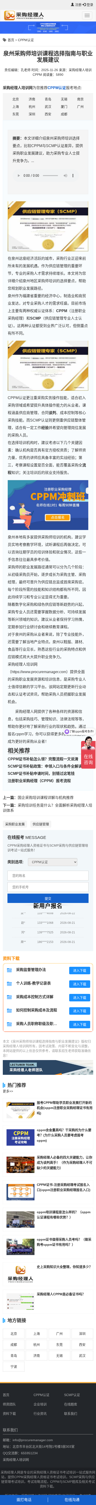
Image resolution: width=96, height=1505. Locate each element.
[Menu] (87, 15)
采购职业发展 (15, 824)
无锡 (59, 1355)
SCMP (35, 318)
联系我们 (70, 1413)
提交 (48, 898)
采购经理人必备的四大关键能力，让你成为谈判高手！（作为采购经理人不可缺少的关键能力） (64, 1162)
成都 (13, 1344)
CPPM (61, 311)
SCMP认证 (72, 1395)
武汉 (82, 1355)
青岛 (13, 1355)
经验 (45, 428)
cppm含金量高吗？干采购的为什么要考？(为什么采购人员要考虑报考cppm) (64, 1135)
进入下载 (79, 970)
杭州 (36, 1344)
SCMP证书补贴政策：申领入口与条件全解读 (45, 766)
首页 (11, 40)
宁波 (13, 1366)
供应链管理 (41, 824)
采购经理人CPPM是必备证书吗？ (61, 1294)
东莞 (59, 1344)
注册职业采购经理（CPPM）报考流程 (39, 781)
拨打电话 (24, 1500)
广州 (59, 1333)
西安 (82, 1344)
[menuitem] (47, 1395)
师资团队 (9, 1404)
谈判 (52, 413)
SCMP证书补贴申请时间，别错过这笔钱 (41, 774)
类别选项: (15, 862)
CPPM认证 (26, 40)
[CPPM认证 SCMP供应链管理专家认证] (52, 862)
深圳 (82, 1333)
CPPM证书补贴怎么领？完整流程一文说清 (43, 759)
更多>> (8, 1091)
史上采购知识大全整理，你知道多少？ (64, 1267)
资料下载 (9, 1413)
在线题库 (70, 1404)
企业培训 (40, 1404)
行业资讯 (40, 1413)
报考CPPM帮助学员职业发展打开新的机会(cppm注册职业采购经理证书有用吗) (65, 1108)
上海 (36, 1333)
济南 (36, 1355)
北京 (13, 1333)
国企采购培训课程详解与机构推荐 (46, 798)
